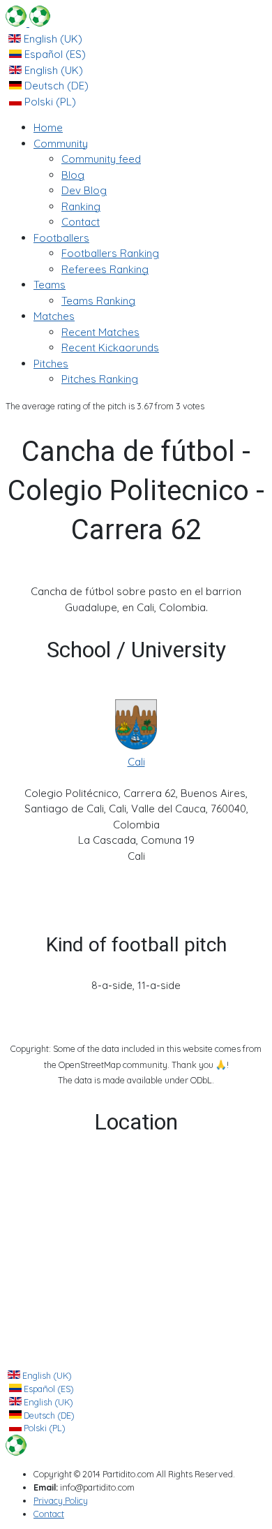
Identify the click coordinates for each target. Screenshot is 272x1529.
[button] (60, 143)
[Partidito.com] (28, 22)
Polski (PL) (49, 101)
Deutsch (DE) (55, 85)
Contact (48, 1513)
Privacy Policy (60, 1500)
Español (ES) (54, 54)
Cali (136, 761)
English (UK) (51, 38)
